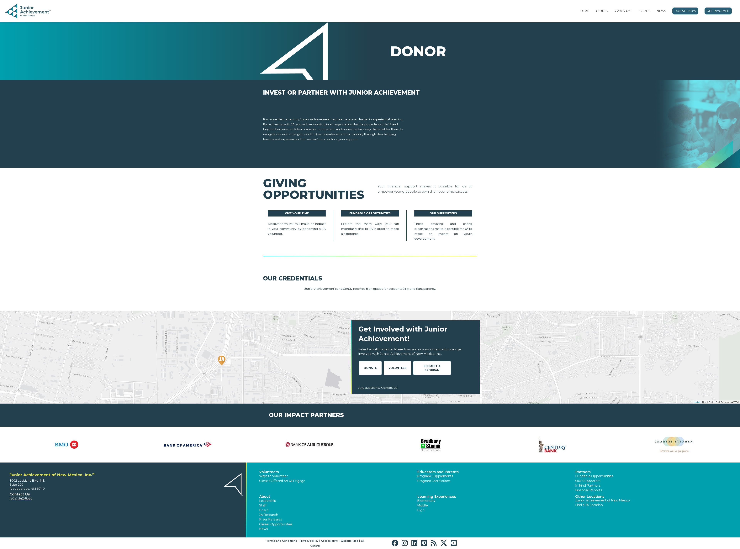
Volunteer (397, 368)
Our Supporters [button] (587, 481)
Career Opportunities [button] (275, 524)
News (661, 11)
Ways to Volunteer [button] (273, 476)
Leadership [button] (267, 501)
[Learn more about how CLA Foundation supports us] (188, 444)
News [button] (263, 529)
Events (644, 11)
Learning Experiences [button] (436, 496)
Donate (370, 368)
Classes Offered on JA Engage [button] (282, 481)
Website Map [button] (349, 540)
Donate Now (685, 11)
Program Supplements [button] (435, 476)
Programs (623, 11)
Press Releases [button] (270, 519)
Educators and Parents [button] (438, 472)
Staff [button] (263, 505)
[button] (607, 11)
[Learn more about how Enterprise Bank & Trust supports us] (431, 444)
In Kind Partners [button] (587, 485)
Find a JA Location (589, 505)
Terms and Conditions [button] (281, 540)
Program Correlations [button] (433, 481)
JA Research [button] (268, 515)
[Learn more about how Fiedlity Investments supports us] (673, 444)
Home (584, 11)
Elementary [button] (426, 501)
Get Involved (718, 11)
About (600, 11)
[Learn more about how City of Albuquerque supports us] (66, 444)
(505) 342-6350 (21, 498)
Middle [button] (422, 505)
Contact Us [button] (20, 494)
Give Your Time (297, 213)
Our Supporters (443, 213)
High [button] (421, 510)
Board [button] (264, 510)
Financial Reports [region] (588, 490)
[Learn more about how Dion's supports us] (309, 444)
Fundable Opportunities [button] (594, 476)
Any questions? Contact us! (378, 388)
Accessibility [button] (329, 540)
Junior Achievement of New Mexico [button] (602, 500)
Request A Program (432, 368)
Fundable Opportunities (370, 213)
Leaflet (697, 402)
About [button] (264, 496)
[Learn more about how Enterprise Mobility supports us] (552, 444)
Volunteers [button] (269, 472)
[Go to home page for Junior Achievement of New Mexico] (28, 11)
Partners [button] (583, 472)
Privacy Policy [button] (308, 540)
